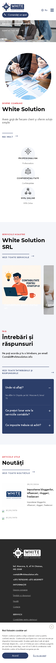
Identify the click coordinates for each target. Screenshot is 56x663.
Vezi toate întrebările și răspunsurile (17, 372)
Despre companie (20, 589)
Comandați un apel (17, 14)
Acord (15, 655)
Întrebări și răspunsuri (22, 595)
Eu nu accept (39, 655)
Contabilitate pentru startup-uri (25, 619)
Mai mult (7, 136)
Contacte (16, 606)
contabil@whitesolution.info (25, 574)
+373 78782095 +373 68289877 (28, 579)
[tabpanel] (28, 31)
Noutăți (16, 601)
